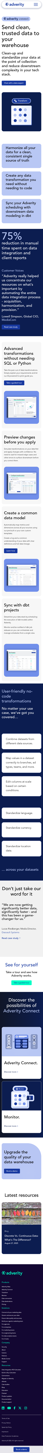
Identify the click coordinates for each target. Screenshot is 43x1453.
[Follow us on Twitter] (19, 1408)
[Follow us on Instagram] (25, 1408)
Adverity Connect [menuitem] (7, 1289)
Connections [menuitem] (6, 1375)
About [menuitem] (4, 1350)
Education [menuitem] (5, 1390)
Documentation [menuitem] (6, 1399)
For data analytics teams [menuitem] (9, 1336)
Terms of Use (6, 1418)
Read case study (11, 327)
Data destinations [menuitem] (7, 1301)
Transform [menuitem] (5, 1292)
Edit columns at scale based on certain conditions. (18, 786)
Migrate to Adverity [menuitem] (8, 1378)
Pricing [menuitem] (4, 1304)
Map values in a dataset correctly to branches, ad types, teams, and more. (21, 762)
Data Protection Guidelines (10, 1436)
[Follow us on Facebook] (14, 1408)
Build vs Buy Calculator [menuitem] (9, 1372)
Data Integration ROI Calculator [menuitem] (11, 1370)
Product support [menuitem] (7, 1402)
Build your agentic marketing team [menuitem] (12, 1321)
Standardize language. (19, 813)
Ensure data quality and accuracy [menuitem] (12, 1318)
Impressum (5, 1431)
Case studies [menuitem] (5, 1384)
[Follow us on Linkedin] (3, 1408)
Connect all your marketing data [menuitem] (11, 1312)
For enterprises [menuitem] (6, 1327)
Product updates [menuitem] (7, 1396)
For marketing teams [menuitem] (8, 1330)
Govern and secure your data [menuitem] (10, 1315)
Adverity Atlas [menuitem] (6, 1286)
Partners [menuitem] (4, 1356)
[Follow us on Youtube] (9, 1408)
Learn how (10, 551)
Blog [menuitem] (3, 1387)
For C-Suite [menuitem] (5, 1339)
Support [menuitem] (4, 1361)
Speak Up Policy (7, 1427)
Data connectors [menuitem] (7, 1298)
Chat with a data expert (14, 83)
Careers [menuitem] (4, 1353)
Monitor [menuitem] (4, 1295)
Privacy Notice (6, 1423)
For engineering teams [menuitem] (9, 1333)
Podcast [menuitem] (4, 1393)
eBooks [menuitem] (4, 1381)
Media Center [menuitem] (6, 1359)
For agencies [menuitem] (6, 1324)
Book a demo (21, 1450)
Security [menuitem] (4, 1347)
